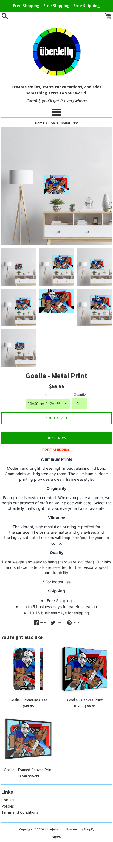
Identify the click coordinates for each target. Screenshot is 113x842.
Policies (7, 806)
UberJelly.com (55, 829)
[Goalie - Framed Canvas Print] (28, 739)
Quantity (80, 394)
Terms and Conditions (19, 812)
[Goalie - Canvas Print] (85, 669)
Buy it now (56, 438)
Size (47, 395)
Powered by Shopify (80, 829)
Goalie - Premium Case (28, 700)
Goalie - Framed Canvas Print (28, 770)
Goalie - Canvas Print (85, 700)
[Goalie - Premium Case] (28, 669)
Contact (8, 800)
